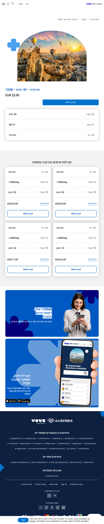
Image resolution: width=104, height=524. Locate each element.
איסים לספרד (57, 438)
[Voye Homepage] (94, 4)
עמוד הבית (95, 19)
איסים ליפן (37, 444)
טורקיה (83, 19)
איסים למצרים (20, 449)
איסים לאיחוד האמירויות (37, 449)
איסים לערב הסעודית (57, 449)
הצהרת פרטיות (40, 484)
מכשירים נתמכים (76, 484)
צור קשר (64, 484)
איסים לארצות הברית (85, 438)
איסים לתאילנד (63, 444)
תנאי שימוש (53, 484)
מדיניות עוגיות (26, 484)
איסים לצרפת (70, 438)
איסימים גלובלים (52, 476)
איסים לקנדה (76, 444)
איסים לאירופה (75, 462)
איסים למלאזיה (49, 444)
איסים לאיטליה (43, 438)
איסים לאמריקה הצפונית (20, 462)
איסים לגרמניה (83, 449)
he (27, 4)
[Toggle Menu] (3, 4)
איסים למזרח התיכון (39, 462)
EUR (20, 4)
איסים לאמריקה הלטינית (58, 462)
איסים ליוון (71, 449)
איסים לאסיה (88, 462)
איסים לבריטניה (90, 444)
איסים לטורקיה (30, 438)
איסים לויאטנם (25, 444)
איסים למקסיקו (16, 438)
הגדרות (32, 521)
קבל (23, 520)
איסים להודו (12, 444)
